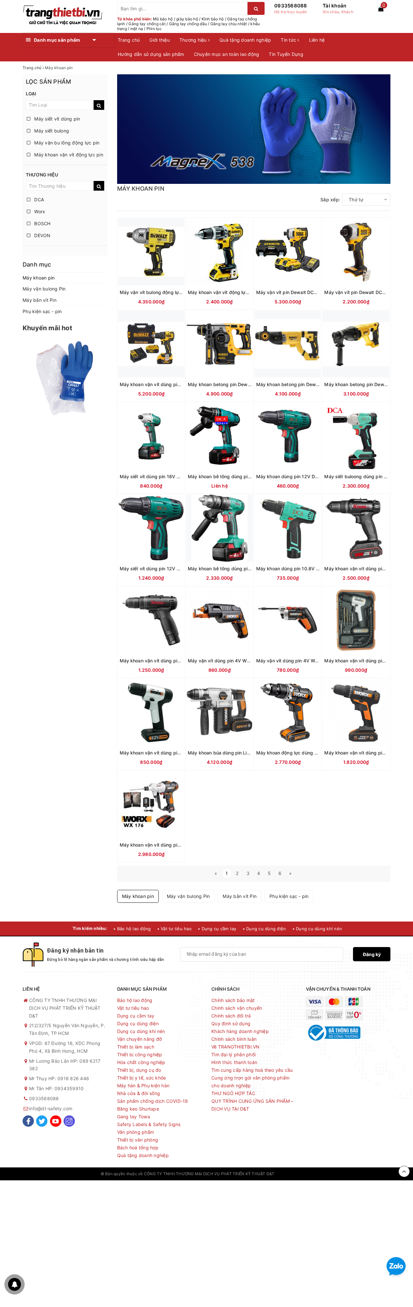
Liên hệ (317, 40)
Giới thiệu (159, 40)
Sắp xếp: (330, 199)
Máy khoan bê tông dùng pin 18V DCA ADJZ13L (240, 568)
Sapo (307, 1173)
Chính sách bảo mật (233, 1000)
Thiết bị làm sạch (135, 1046)
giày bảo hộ (187, 18)
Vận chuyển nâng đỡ (139, 1039)
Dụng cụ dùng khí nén (141, 1031)
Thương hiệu (193, 40)
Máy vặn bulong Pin (44, 288)
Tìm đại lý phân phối (233, 1054)
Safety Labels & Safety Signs (149, 1124)
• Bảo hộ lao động (132, 928)
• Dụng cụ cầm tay (217, 928)
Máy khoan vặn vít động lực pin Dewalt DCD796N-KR (245, 292)
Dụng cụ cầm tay (136, 1015)
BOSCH (42, 223)
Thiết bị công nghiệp (139, 1054)
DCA (38, 199)
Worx (39, 211)
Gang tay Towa (133, 1116)
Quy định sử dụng (230, 1023)
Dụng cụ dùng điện (138, 1023)
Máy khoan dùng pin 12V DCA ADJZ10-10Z (303, 476)
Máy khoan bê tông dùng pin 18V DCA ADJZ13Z (240, 476)
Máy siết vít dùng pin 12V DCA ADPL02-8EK (168, 568)
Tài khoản (334, 6)
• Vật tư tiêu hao (174, 928)
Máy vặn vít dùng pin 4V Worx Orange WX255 (238, 660)
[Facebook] (28, 1121)
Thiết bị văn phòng (137, 1140)
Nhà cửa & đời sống (138, 1093)
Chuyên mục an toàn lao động (226, 54)
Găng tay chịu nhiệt (228, 23)
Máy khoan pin (39, 277)
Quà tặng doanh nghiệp (245, 40)
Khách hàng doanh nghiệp (240, 1031)
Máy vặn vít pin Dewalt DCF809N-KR (364, 292)
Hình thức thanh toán (234, 1062)
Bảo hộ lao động (135, 1000)
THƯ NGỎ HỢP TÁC (233, 1093)
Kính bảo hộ (213, 18)
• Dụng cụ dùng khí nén (317, 928)
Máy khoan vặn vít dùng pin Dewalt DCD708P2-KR (175, 384)
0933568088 (290, 6)
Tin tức (289, 40)
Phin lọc (154, 28)
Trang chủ (129, 40)
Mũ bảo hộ (163, 18)
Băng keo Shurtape (138, 1109)
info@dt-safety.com (51, 1108)
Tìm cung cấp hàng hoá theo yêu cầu (252, 1070)
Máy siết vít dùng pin (56, 118)
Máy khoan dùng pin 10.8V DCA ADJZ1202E (304, 568)
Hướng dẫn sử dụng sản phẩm (151, 54)
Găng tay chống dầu (188, 23)
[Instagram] (69, 1121)
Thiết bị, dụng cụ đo (139, 1070)
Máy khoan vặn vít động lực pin (68, 154)
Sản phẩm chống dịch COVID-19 (152, 1101)
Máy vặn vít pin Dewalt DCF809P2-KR (297, 292)
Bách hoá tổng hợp (137, 1147)
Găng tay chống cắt (147, 23)
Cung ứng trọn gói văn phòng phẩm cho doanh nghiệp (250, 1081)
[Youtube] (55, 1121)
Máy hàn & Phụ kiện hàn (143, 1085)
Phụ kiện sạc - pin (42, 311)
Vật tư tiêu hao (133, 1008)
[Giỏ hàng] (380, 8)
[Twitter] (41, 1121)
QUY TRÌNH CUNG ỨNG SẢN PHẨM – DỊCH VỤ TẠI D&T (252, 1105)
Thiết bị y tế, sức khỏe (141, 1077)
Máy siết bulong (51, 130)
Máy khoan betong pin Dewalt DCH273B (232, 384)
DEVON (42, 235)
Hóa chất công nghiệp (141, 1062)
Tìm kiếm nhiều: (90, 928)
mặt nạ (136, 28)
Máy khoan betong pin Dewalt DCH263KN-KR (305, 384)
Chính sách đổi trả (231, 1015)
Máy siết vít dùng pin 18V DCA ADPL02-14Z (168, 476)
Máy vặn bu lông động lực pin (66, 142)
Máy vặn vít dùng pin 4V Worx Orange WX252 (306, 660)
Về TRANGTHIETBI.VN (235, 1046)
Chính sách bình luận (234, 1039)
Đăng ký (372, 954)
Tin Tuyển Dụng (286, 54)
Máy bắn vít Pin (39, 300)
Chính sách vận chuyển (236, 1008)
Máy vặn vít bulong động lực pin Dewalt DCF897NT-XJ (179, 292)
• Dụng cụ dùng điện (264, 928)
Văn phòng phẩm (135, 1132)
